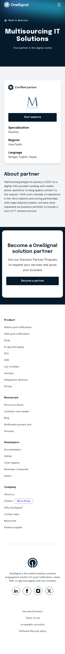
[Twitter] (49, 591)
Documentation (12, 449)
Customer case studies (16, 411)
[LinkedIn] (16, 591)
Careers (8, 501)
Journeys (9, 373)
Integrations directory (16, 379)
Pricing (7, 386)
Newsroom (10, 520)
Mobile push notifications (18, 327)
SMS (6, 360)
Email (7, 340)
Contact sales (11, 514)
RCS (6, 353)
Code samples (12, 462)
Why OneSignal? (13, 507)
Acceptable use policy (32, 624)
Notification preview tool (17, 424)
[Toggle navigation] (59, 4)
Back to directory (18, 20)
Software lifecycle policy (32, 631)
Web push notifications (17, 333)
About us (9, 494)
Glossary (9, 431)
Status (7, 476)
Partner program (13, 527)
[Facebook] (27, 591)
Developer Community (16, 469)
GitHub (8, 456)
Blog (6, 418)
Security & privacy (32, 611)
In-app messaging (14, 347)
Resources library (13, 405)
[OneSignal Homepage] (16, 4)
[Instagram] (38, 591)
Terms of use (32, 618)
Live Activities (11, 366)
